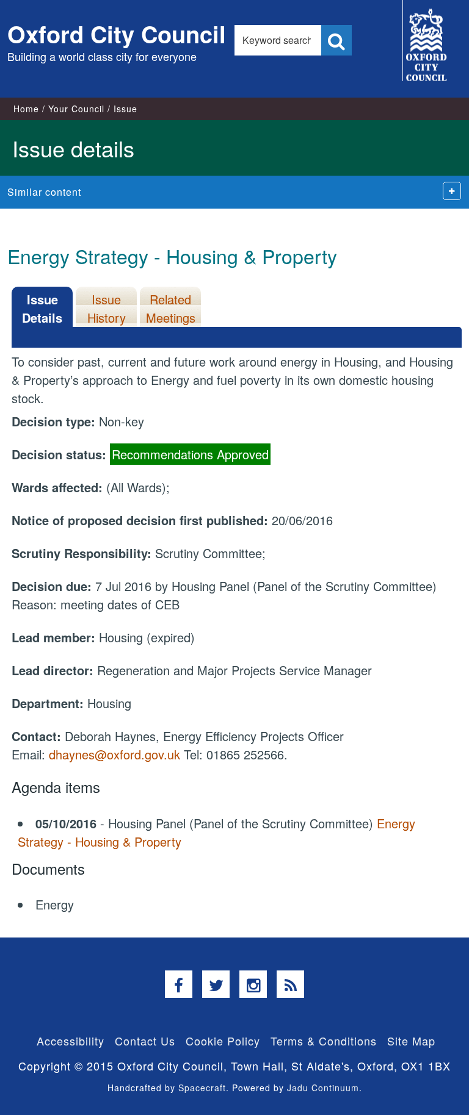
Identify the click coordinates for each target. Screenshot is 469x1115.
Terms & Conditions (324, 1041)
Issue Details (42, 308)
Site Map (411, 1041)
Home (26, 108)
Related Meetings (170, 308)
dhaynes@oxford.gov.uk (114, 754)
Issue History (106, 308)
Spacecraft (202, 1087)
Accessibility (70, 1041)
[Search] (336, 40)
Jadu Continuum (323, 1087)
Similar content (44, 192)
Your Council (76, 108)
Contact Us (145, 1041)
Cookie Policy (223, 1041)
